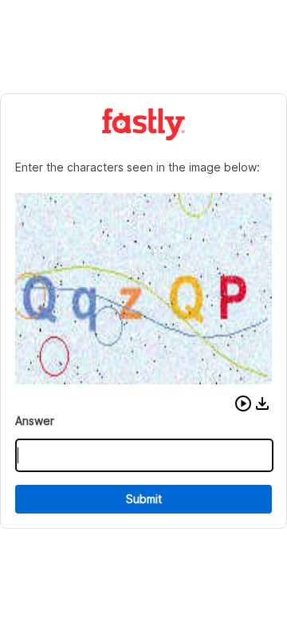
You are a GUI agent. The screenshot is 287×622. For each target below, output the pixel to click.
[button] (243, 403)
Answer (34, 420)
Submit (144, 499)
